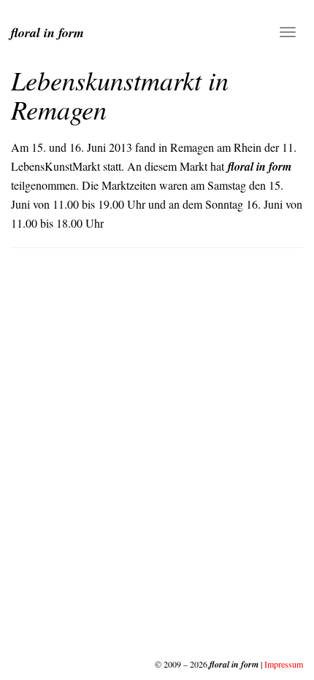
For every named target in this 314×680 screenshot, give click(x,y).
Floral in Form (47, 32)
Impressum (283, 664)
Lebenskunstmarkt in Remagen (120, 94)
